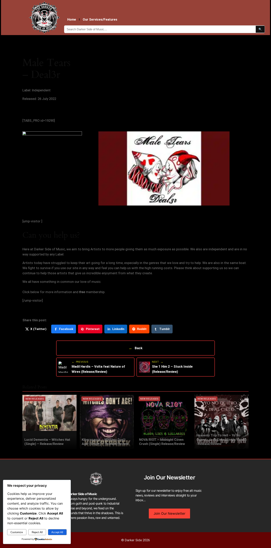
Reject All (37, 532)
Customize (17, 532)
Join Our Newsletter (169, 513)
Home (71, 19)
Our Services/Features (100, 19)
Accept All (57, 532)
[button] (59, 168)
